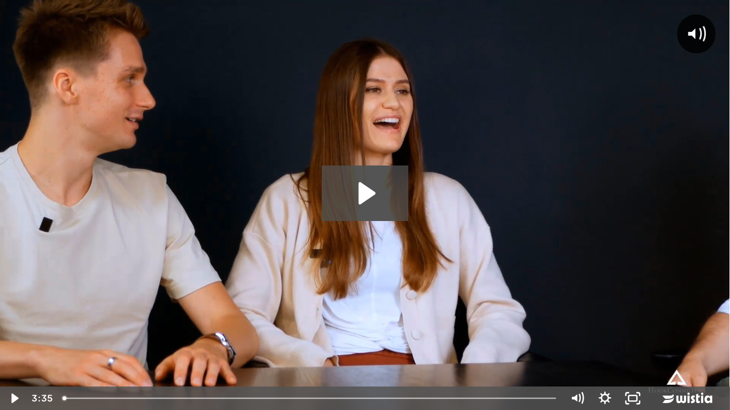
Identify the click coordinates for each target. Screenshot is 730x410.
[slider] (310, 398)
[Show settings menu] (605, 398)
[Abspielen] (14, 398)
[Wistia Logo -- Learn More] (688, 398)
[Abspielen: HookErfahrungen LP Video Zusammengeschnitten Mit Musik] (365, 193)
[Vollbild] (633, 398)
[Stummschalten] (577, 398)
